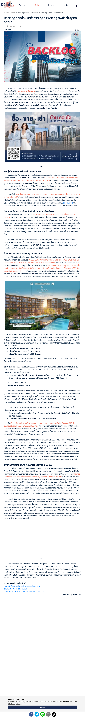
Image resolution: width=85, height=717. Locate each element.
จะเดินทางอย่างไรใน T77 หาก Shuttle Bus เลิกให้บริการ (24, 591)
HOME (6, 12)
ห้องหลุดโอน (68, 202)
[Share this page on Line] (42, 714)
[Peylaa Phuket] (42, 305)
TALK (13, 12)
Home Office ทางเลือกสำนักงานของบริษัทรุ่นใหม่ (22, 586)
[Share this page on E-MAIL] (48, 714)
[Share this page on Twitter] (37, 714)
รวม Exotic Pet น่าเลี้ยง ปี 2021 (15, 588)
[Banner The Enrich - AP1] (42, 136)
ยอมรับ (42, 707)
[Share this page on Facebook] (31, 714)
